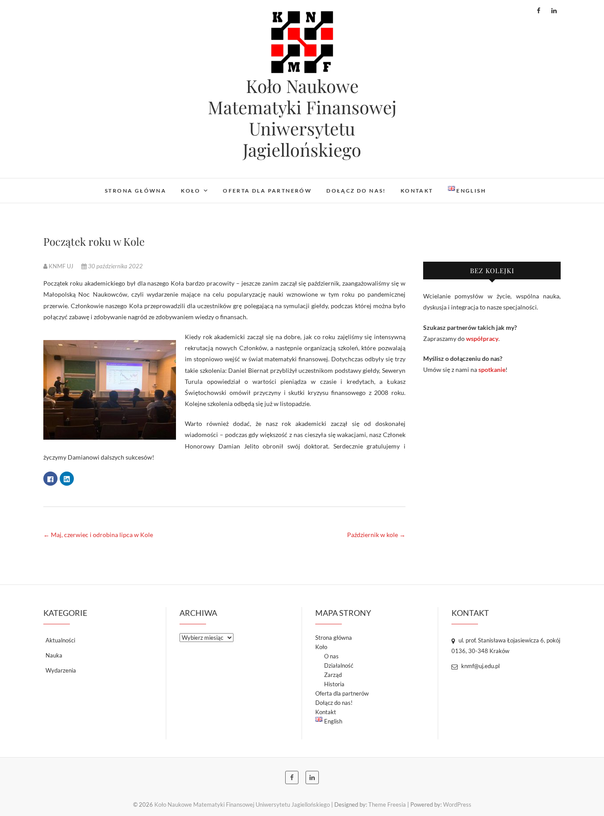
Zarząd (333, 674)
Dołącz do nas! (356, 190)
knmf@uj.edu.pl (480, 665)
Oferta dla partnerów (267, 190)
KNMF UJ (61, 266)
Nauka (54, 655)
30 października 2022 (115, 266)
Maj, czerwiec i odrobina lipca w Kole (98, 534)
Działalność (338, 665)
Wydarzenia (61, 670)
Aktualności (60, 640)
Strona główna (135, 190)
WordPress (457, 804)
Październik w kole (376, 534)
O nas (331, 656)
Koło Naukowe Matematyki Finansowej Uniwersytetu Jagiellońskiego (302, 117)
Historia (334, 684)
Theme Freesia (387, 804)
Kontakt (417, 190)
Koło (191, 190)
